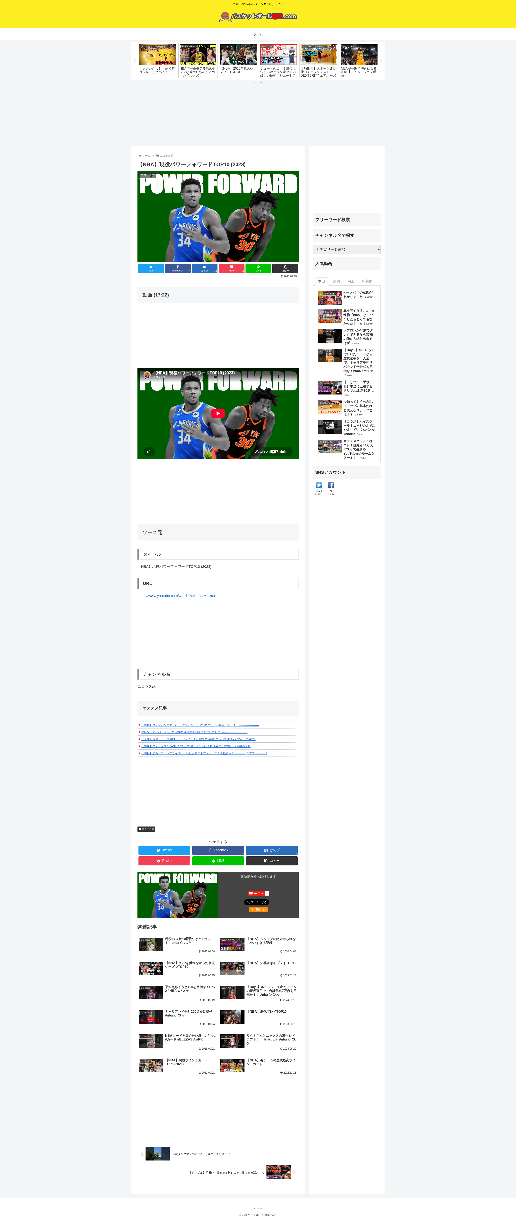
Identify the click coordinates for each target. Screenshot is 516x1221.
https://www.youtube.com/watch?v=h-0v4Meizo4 (176, 596)
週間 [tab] (336, 281)
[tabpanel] (157, 60)
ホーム (258, 1208)
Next (382, 61)
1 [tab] (255, 82)
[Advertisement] (258, 111)
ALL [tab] (351, 281)
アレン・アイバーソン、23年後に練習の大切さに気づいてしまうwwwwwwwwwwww (194, 732)
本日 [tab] (321, 281)
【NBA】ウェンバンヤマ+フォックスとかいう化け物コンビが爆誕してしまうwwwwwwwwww (200, 725)
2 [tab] (261, 82)
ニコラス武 (148, 829)
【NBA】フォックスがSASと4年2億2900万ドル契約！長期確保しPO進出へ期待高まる (196, 746)
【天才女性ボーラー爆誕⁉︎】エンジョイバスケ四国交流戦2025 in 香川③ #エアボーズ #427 (198, 739)
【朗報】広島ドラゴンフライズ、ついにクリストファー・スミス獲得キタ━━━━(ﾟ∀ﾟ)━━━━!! (204, 753)
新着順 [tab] (367, 281)
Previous (134, 61)
